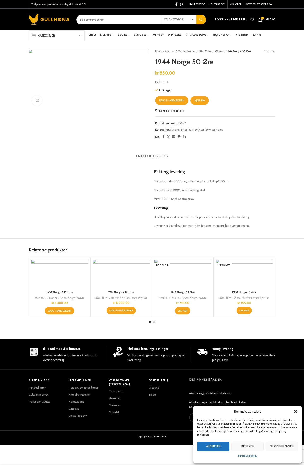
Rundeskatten (37, 387)
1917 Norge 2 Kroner (121, 292)
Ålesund (154, 387)
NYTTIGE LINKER (80, 380)
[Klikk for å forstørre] (37, 100)
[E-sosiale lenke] (173, 136)
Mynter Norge (186, 51)
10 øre (237, 297)
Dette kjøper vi (78, 416)
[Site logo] (49, 19)
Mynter (170, 51)
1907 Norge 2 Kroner (59, 292)
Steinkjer (114, 405)
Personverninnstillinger (83, 387)
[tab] (152, 154)
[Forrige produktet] (265, 51)
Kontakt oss (76, 401)
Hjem (158, 51)
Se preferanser (282, 446)
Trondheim (116, 391)
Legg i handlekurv (171, 100)
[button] (296, 411)
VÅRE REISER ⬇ (159, 380)
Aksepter (213, 446)
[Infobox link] (68, 354)
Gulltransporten (39, 394)
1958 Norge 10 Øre (244, 292)
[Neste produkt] (273, 51)
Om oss (74, 408)
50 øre (218, 51)
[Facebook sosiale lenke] (176, 4)
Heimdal (114, 398)
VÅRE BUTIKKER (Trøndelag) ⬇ (120, 382)
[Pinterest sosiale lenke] (179, 136)
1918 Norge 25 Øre (183, 292)
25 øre (175, 297)
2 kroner (52, 297)
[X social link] (168, 136)
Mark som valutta (39, 401)
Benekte (247, 446)
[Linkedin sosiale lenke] (184, 136)
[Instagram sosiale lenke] (182, 4)
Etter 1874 (205, 51)
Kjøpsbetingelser (79, 394)
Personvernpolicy (247, 455)
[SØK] (201, 19)
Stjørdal (114, 412)
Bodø (152, 394)
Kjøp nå (200, 100)
